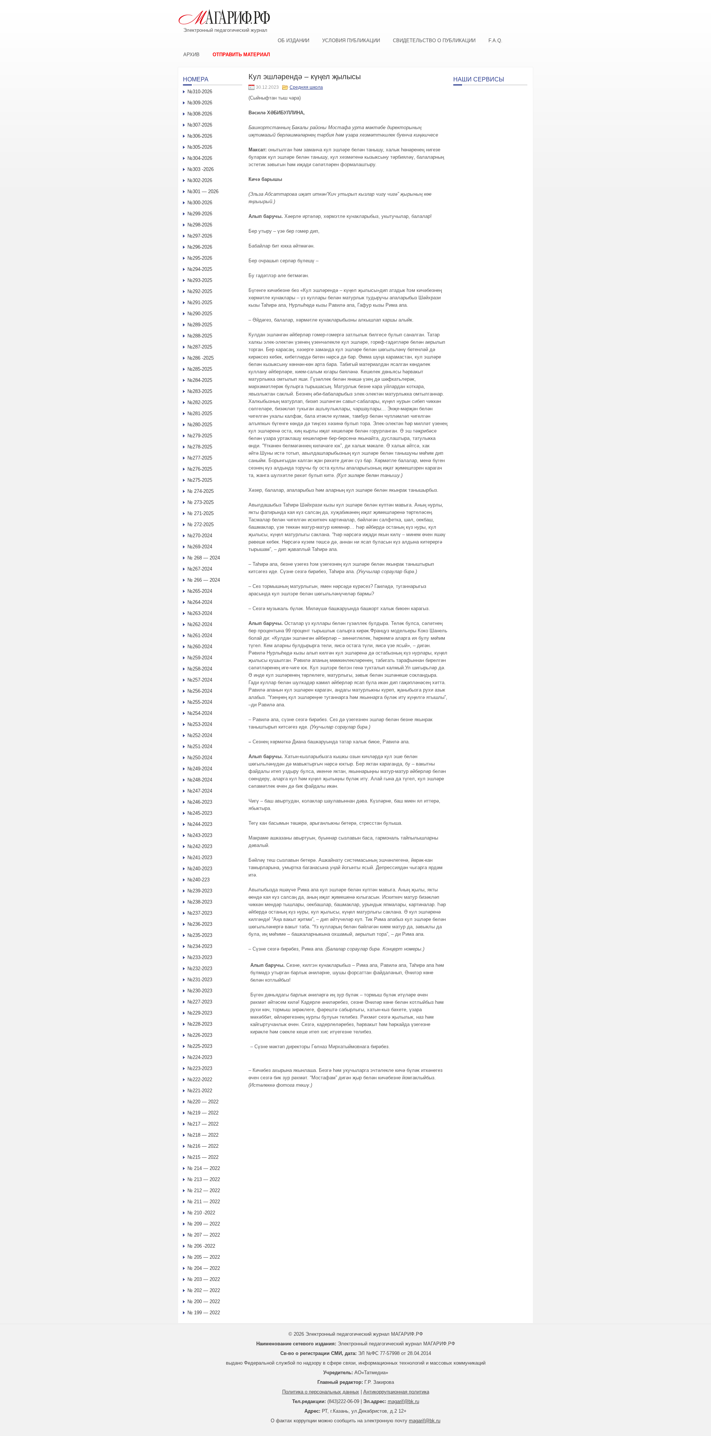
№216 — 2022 (202, 1146)
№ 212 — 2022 (203, 1190)
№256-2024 (199, 691)
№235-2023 (199, 935)
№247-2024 (199, 791)
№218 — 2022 (202, 1135)
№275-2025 (199, 480)
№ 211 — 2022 (203, 1201)
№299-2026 (199, 213)
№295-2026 (199, 258)
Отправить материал (241, 54)
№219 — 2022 (202, 1113)
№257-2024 (199, 680)
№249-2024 (199, 768)
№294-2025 (199, 269)
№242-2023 (199, 846)
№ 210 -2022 (201, 1212)
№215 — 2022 (202, 1157)
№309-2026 (199, 102)
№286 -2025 (200, 358)
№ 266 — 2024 (203, 580)
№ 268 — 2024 (203, 558)
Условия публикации (351, 40)
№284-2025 (199, 380)
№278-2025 (199, 447)
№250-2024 (199, 757)
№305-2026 (199, 147)
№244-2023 (199, 824)
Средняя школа (306, 87)
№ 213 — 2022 (203, 1179)
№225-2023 (199, 1046)
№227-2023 (199, 1002)
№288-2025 (199, 336)
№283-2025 (199, 391)
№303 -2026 (200, 169)
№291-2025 (199, 302)
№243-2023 (199, 835)
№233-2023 (199, 957)
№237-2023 (199, 913)
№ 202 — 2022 (203, 1290)
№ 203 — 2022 (203, 1279)
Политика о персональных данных (320, 1392)
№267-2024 (199, 569)
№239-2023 (199, 891)
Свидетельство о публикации (434, 40)
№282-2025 (199, 402)
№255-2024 (199, 702)
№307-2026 (199, 125)
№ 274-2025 (200, 491)
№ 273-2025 (200, 502)
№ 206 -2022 (201, 1246)
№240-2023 (199, 868)
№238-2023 (199, 902)
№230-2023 (199, 990)
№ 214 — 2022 (203, 1168)
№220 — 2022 (202, 1101)
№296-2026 (199, 247)
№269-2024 (199, 546)
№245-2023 (199, 813)
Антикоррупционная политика (396, 1392)
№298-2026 (199, 225)
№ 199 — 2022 (203, 1312)
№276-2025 (199, 469)
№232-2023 (199, 968)
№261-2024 (199, 635)
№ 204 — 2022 (203, 1268)
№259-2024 (199, 657)
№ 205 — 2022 (203, 1257)
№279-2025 (199, 435)
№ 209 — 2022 (203, 1224)
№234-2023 (199, 946)
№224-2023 (199, 1057)
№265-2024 (199, 591)
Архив (191, 54)
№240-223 (198, 879)
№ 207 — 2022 (203, 1235)
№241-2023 (199, 857)
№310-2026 (199, 91)
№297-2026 (199, 236)
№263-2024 (199, 613)
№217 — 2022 (202, 1124)
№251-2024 (199, 746)
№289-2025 (199, 324)
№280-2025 (199, 424)
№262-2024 (199, 624)
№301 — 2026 (202, 191)
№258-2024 (199, 669)
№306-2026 (199, 136)
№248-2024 (199, 780)
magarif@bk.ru (403, 1401)
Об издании (293, 40)
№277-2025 (199, 458)
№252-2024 (199, 735)
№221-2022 (199, 1090)
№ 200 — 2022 (203, 1301)
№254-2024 (199, 713)
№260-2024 (199, 646)
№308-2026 (199, 114)
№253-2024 (199, 724)
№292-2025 (199, 291)
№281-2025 (199, 413)
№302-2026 (199, 180)
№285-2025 (199, 369)
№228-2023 (199, 1024)
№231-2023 (199, 979)
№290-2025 (199, 313)
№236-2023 (199, 924)
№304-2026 (199, 158)
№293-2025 (199, 280)
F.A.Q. (495, 40)
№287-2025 (199, 347)
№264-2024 (199, 602)
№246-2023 (199, 802)
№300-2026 (199, 202)
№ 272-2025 (200, 524)
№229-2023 (199, 1013)
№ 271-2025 (200, 513)
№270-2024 (199, 535)
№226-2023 (199, 1035)
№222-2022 (199, 1079)
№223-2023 (199, 1068)
